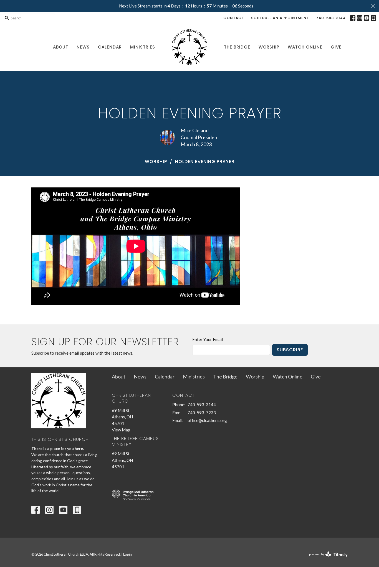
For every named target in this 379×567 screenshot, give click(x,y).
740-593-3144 (331, 18)
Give (336, 47)
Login (127, 554)
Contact (233, 18)
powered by (325, 558)
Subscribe (290, 350)
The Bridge (237, 47)
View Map (121, 429)
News (83, 47)
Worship (269, 47)
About (60, 47)
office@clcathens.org (207, 420)
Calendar (110, 47)
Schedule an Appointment (280, 18)
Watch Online (305, 47)
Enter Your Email (207, 339)
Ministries (142, 47)
